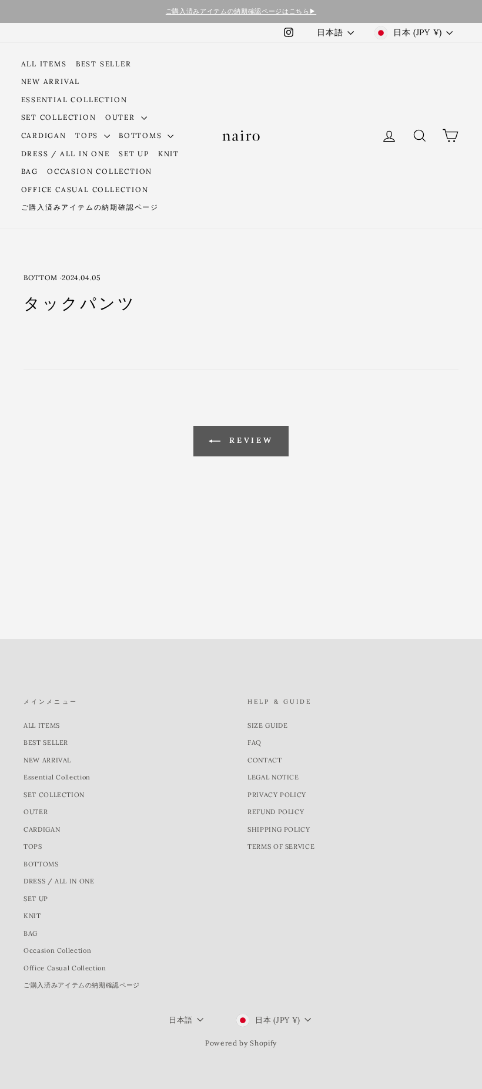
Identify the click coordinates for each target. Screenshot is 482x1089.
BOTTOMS (142, 135)
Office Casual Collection (85, 189)
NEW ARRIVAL (51, 81)
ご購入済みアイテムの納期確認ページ (90, 207)
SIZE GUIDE (267, 725)
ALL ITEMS (44, 63)
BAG (29, 171)
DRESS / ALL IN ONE (65, 153)
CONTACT (264, 760)
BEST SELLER (104, 63)
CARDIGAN (43, 135)
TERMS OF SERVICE (280, 846)
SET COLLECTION (58, 117)
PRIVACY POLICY (276, 795)
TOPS (88, 135)
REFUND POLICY (275, 812)
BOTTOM (41, 277)
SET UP (134, 153)
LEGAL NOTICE (273, 777)
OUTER (121, 117)
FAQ (254, 742)
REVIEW (249, 440)
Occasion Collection (99, 171)
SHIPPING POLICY (278, 829)
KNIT (168, 153)
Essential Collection (74, 99)
